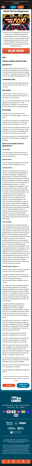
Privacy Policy (11, 407)
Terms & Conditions (24, 405)
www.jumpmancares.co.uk (22, 440)
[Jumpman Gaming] (16, 401)
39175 (26, 448)
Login (13, 7)
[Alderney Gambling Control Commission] (16, 432)
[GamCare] (9, 423)
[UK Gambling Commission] (12, 428)
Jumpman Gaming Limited (23, 445)
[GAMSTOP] (22, 423)
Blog (17, 407)
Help (16, 405)
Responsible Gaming (7, 405)
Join (20, 7)
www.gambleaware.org (8, 440)
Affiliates (22, 407)
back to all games (23, 385)
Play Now (9, 385)
